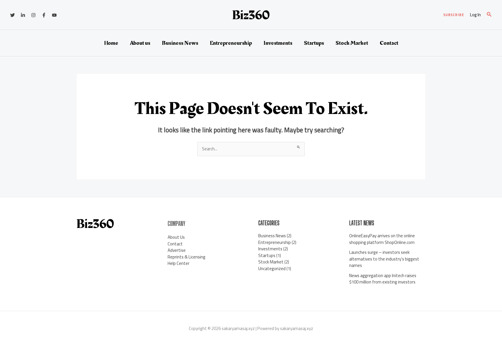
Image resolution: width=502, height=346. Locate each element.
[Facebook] (44, 15)
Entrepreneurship (231, 43)
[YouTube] (54, 15)
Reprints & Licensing (186, 257)
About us (140, 43)
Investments (277, 43)
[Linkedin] (23, 15)
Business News (180, 43)
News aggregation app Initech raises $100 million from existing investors (382, 278)
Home (111, 43)
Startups (314, 43)
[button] (454, 15)
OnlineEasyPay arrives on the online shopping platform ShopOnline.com (382, 239)
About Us (176, 237)
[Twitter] (12, 15)
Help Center (178, 263)
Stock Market (352, 43)
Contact (389, 43)
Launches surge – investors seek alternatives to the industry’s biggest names (384, 259)
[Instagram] (33, 15)
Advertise (177, 250)
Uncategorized (272, 268)
